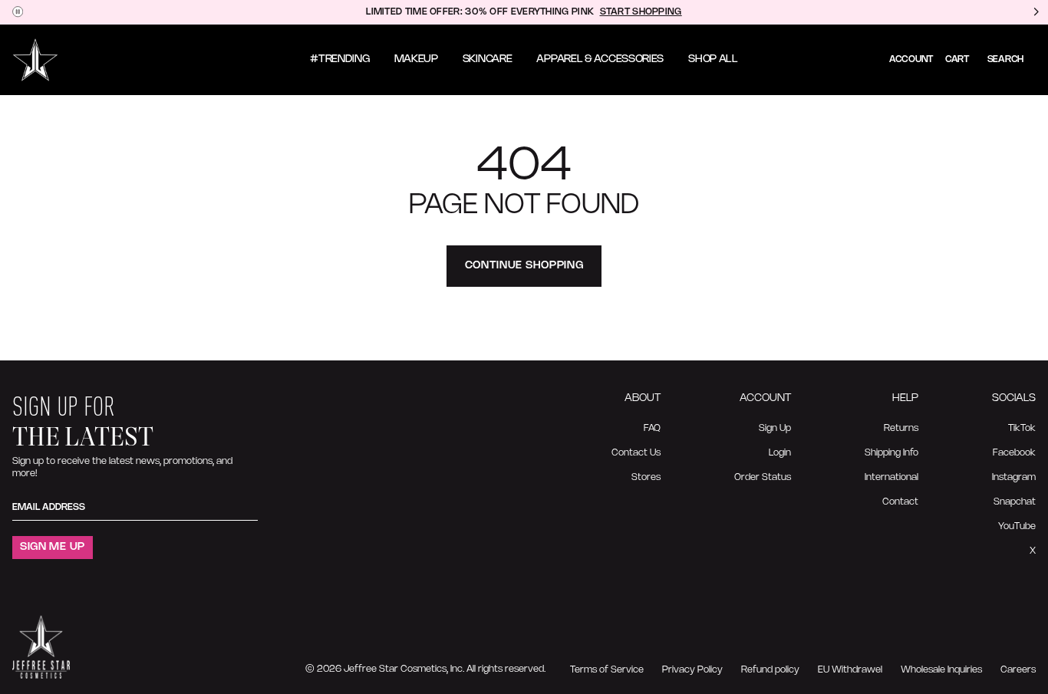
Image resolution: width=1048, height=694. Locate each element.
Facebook (1014, 453)
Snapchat (1015, 502)
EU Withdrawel (850, 670)
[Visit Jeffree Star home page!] (35, 60)
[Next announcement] (1035, 12)
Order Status (762, 477)
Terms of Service (607, 670)
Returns (901, 428)
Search (1005, 59)
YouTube (1017, 526)
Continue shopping (524, 266)
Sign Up (775, 428)
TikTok (1022, 428)
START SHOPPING (641, 12)
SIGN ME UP (52, 547)
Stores (646, 477)
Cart (957, 59)
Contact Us (636, 453)
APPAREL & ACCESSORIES (600, 59)
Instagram (1014, 477)
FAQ (652, 428)
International (891, 477)
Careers (1018, 670)
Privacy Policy (692, 670)
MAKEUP (416, 59)
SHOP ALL (713, 59)
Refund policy (770, 670)
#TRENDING (339, 59)
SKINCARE (487, 59)
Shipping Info (891, 453)
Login (780, 453)
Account (911, 59)
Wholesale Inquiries (941, 670)
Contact (900, 502)
